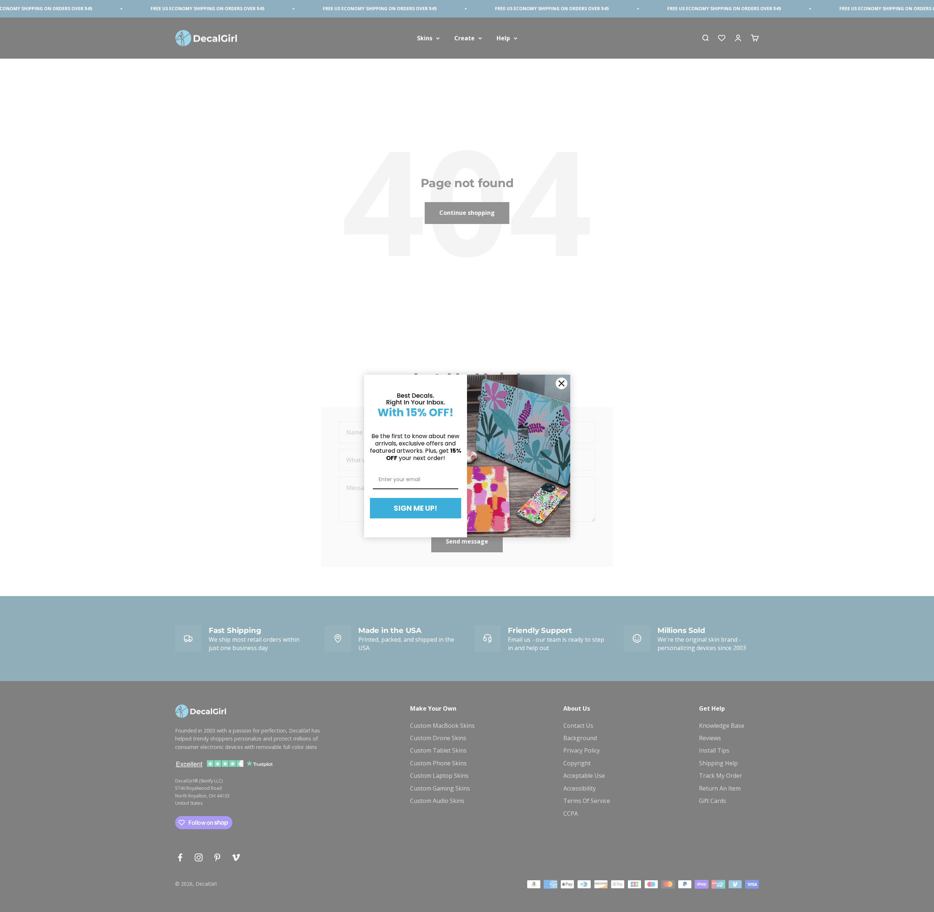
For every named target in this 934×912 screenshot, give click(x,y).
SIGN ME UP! (415, 508)
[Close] (561, 383)
